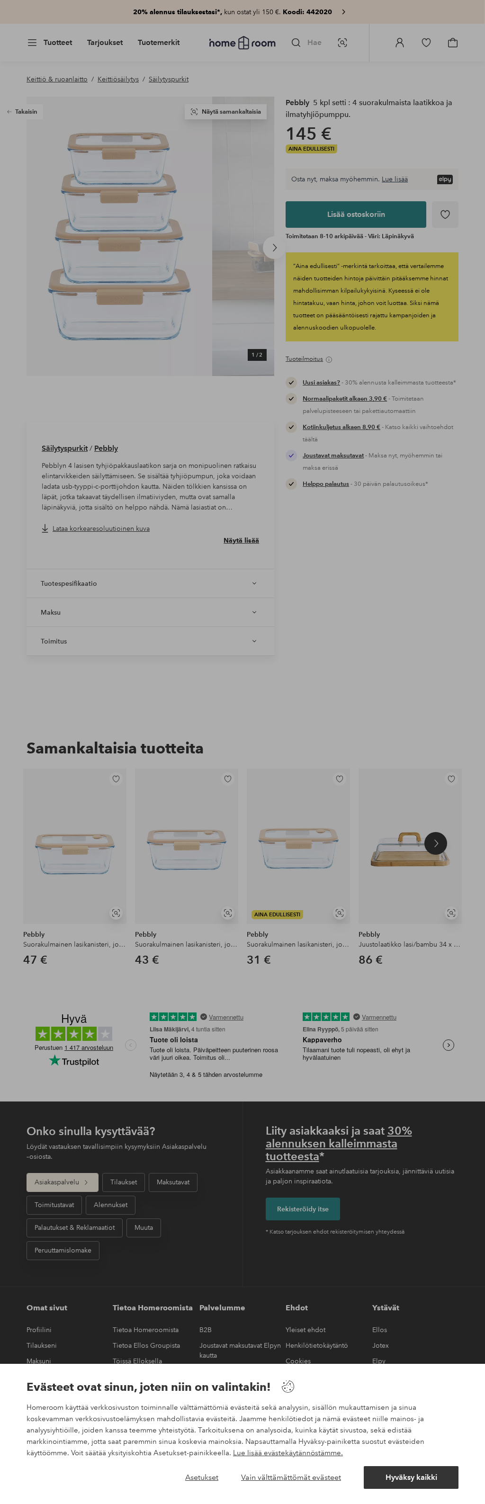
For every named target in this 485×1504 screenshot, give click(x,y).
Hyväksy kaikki (411, 1477)
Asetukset (201, 1477)
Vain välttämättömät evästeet (291, 1477)
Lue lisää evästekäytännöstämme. (288, 1453)
